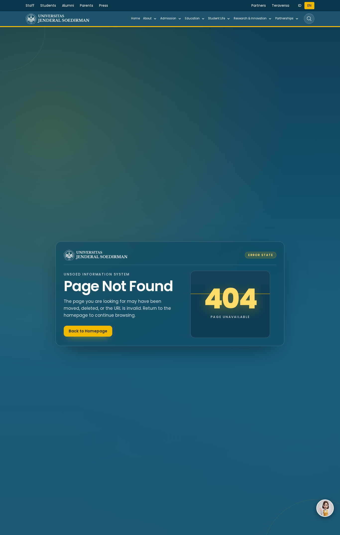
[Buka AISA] (325, 508)
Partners (258, 5)
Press (103, 5)
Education (192, 18)
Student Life (216, 18)
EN (309, 5)
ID (299, 5)
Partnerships (284, 18)
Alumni (68, 5)
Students (48, 5)
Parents (86, 5)
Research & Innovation (250, 18)
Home (135, 18)
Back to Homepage (88, 331)
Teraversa (280, 5)
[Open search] (309, 18)
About (147, 18)
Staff (30, 5)
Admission (168, 18)
